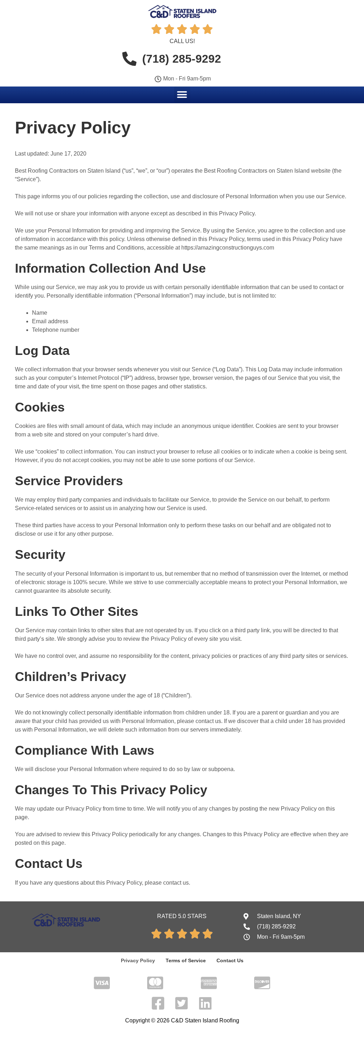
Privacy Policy (138, 960)
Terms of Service (186, 960)
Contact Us (229, 960)
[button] (182, 95)
